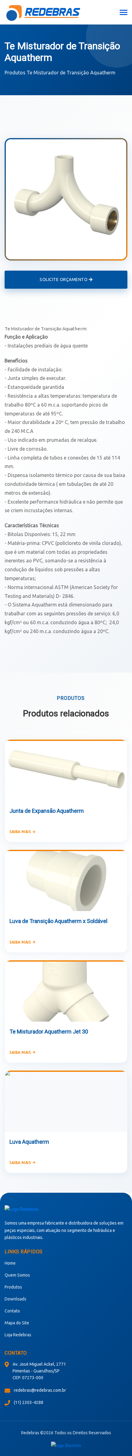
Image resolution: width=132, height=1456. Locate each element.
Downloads (15, 1299)
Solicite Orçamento (64, 279)
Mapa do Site (17, 1322)
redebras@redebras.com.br (40, 1390)
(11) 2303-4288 (28, 1402)
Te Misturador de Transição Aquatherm (71, 72)
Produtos (15, 72)
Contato (12, 1310)
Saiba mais (20, 832)
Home (10, 1263)
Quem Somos (17, 1275)
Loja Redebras (18, 1334)
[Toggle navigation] (123, 13)
